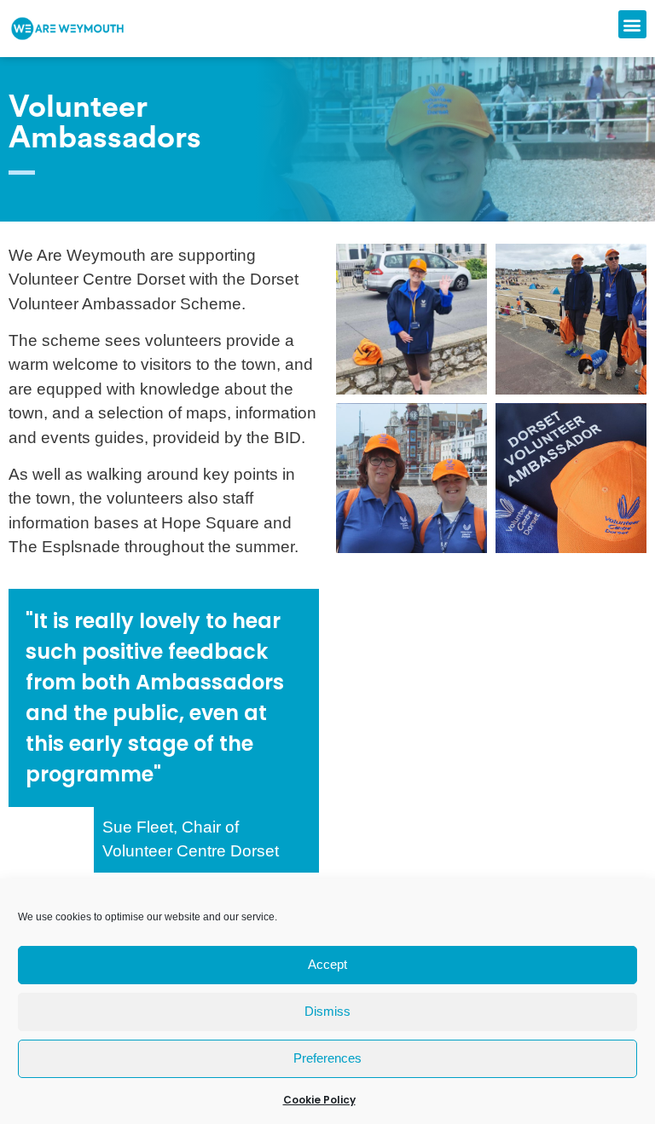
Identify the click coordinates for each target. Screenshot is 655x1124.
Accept (327, 964)
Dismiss (327, 1011)
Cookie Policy (319, 1099)
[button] (632, 24)
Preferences (327, 1058)
